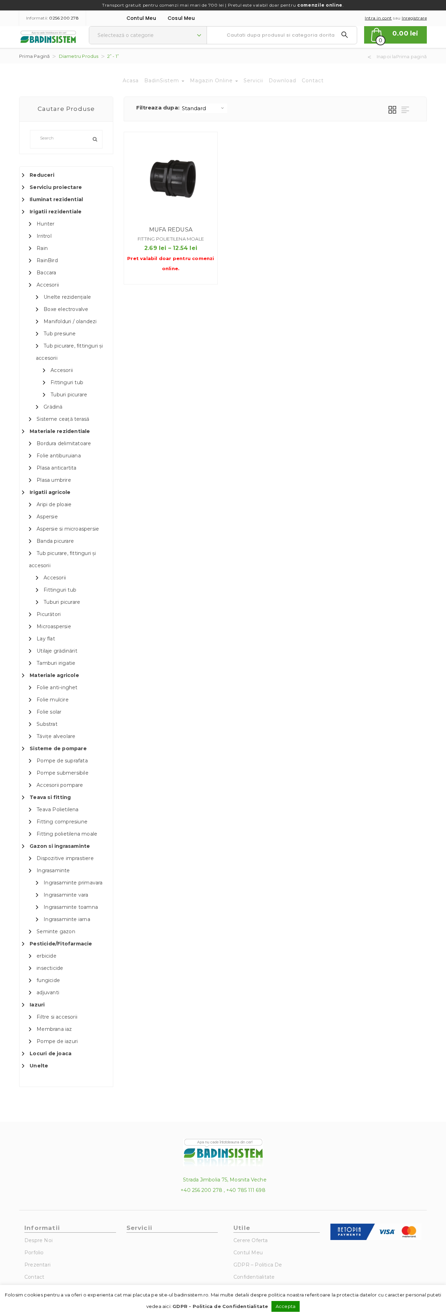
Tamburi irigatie (56, 663)
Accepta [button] (285, 1306)
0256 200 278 (63, 18)
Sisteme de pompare (58, 748)
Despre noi (38, 1240)
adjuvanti (48, 992)
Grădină (53, 407)
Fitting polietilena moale (67, 834)
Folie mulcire (53, 700)
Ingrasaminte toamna (71, 907)
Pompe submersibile (63, 773)
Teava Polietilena (57, 809)
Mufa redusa (170, 229)
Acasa (131, 80)
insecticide (50, 968)
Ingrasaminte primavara (73, 883)
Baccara (46, 272)
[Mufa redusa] (170, 179)
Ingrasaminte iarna (67, 919)
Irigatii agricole (50, 492)
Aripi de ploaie (54, 504)
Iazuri (37, 1005)
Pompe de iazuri (57, 1041)
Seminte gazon (56, 931)
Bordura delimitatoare (64, 443)
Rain (42, 248)
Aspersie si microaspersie (68, 529)
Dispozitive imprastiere (65, 858)
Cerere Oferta (250, 1240)
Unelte (39, 1066)
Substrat (47, 724)
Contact (313, 80)
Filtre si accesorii (57, 1017)
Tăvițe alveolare (56, 736)
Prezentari (37, 1265)
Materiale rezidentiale (60, 431)
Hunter (45, 224)
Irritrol (44, 236)
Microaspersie (54, 626)
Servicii (253, 80)
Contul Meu (141, 18)
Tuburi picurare (69, 394)
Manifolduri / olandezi (70, 321)
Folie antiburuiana (59, 455)
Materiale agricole (54, 675)
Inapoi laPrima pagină (402, 56)
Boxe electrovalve (66, 309)
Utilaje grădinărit (57, 651)
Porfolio (34, 1252)
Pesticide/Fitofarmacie (61, 944)
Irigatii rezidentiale (56, 211)
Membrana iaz (54, 1029)
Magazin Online (212, 80)
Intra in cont (378, 18)
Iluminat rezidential (56, 199)
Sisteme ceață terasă (63, 419)
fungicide (48, 980)
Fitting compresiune (62, 822)
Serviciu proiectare (56, 187)
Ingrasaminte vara (66, 895)
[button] (395, 35)
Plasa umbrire (54, 480)
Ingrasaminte (53, 870)
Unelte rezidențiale (67, 297)
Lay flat (46, 639)
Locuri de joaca (50, 1053)
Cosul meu (181, 18)
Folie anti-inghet (57, 687)
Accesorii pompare (60, 785)
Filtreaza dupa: (157, 107)
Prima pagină (34, 56)
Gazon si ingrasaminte (60, 846)
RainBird (47, 260)
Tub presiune (60, 333)
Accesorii (48, 285)
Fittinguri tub (67, 382)
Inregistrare (414, 18)
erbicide (46, 956)
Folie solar (49, 712)
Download (282, 80)
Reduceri (42, 175)
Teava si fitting (50, 797)
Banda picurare (55, 541)
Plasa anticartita (56, 468)
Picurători (49, 614)
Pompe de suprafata (62, 761)
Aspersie (47, 517)
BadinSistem (162, 80)
